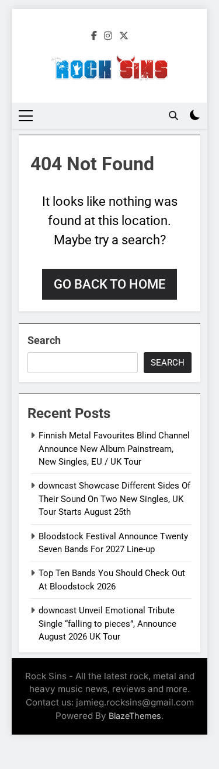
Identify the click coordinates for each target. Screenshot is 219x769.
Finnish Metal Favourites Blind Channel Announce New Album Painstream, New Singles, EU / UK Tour (114, 448)
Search (44, 340)
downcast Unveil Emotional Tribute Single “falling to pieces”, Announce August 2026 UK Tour (107, 623)
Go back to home (109, 284)
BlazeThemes (135, 716)
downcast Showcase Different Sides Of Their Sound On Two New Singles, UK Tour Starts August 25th (114, 498)
